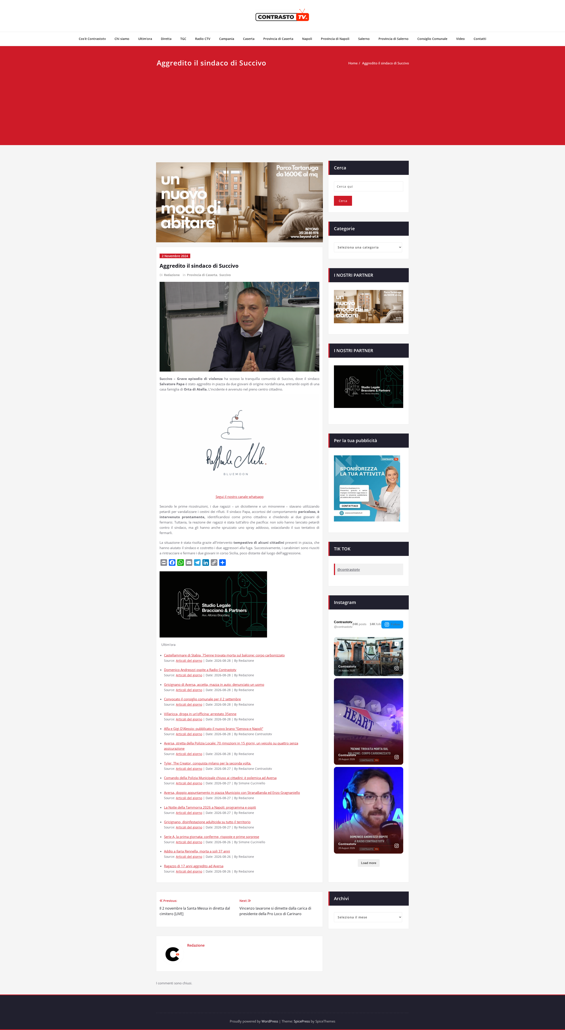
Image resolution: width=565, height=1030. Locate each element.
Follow (395, 624)
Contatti (480, 39)
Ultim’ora (145, 39)
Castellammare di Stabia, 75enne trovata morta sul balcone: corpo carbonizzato (224, 655)
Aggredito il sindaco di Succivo (385, 63)
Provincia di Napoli (335, 39)
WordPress (270, 1021)
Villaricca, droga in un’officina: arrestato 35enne (200, 714)
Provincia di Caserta (278, 39)
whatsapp (256, 496)
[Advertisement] (282, 101)
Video (460, 39)
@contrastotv (348, 569)
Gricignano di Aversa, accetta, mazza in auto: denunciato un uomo (214, 684)
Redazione (172, 275)
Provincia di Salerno (394, 39)
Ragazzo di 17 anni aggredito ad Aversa (193, 866)
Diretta (166, 39)
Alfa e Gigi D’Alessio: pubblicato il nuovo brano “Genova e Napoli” (213, 728)
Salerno (364, 39)
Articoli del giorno (189, 661)
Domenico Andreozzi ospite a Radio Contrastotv (200, 669)
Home (353, 63)
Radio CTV (202, 39)
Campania (226, 39)
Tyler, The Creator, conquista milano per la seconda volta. (207, 763)
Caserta (248, 39)
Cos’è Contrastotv (92, 39)
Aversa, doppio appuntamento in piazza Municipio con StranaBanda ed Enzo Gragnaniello (232, 792)
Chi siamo (122, 39)
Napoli (307, 39)
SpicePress (302, 1021)
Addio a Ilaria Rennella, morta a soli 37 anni (197, 851)
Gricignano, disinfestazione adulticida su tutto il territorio (207, 822)
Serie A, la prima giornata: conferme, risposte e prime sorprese (211, 836)
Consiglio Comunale (432, 39)
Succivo (225, 275)
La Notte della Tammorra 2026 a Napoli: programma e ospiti (210, 807)
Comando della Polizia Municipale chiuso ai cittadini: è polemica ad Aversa (220, 778)
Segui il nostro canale (232, 496)
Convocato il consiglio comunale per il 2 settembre (202, 699)
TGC (183, 39)
